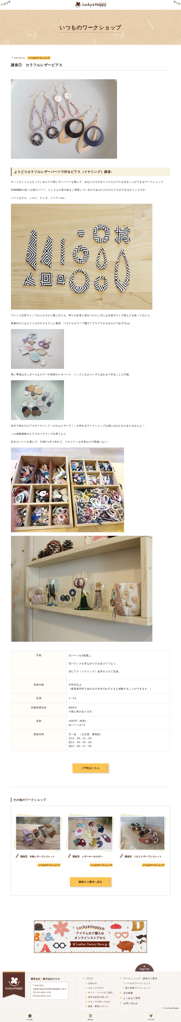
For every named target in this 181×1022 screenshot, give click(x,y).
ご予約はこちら (90, 768)
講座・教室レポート (98, 1006)
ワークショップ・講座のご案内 (140, 978)
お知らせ (92, 983)
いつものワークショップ (49, 865)
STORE (151, 1020)
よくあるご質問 (131, 998)
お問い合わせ (130, 1003)
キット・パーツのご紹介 (100, 992)
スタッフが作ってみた (99, 1001)
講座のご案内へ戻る (90, 881)
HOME (30, 1020)
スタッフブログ (96, 988)
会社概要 (128, 993)
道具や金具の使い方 (98, 997)
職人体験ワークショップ (137, 988)
